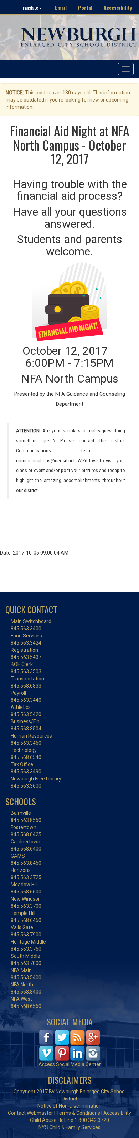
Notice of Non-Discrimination (69, 1106)
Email (61, 7)
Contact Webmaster (30, 1113)
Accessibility (118, 7)
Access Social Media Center (69, 1064)
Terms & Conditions (78, 1113)
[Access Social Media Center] (69, 1045)
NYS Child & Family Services (69, 1127)
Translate (30, 7)
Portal (85, 7)
